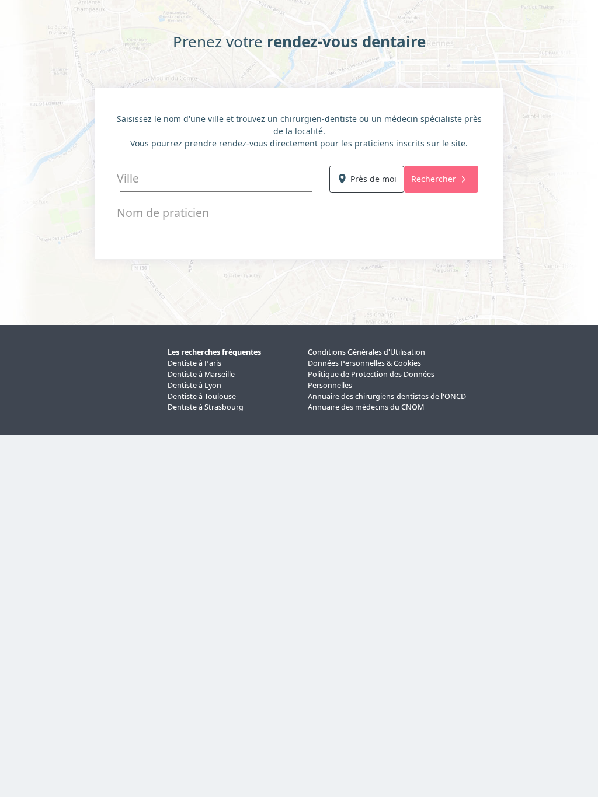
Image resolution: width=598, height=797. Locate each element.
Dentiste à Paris (194, 363)
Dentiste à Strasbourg (206, 407)
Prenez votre (299, 42)
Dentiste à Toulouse (202, 396)
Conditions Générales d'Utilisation (366, 352)
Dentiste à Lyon (194, 385)
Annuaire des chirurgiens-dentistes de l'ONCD (387, 396)
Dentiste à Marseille (201, 374)
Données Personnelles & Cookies (364, 363)
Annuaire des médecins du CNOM (366, 407)
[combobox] (216, 179)
